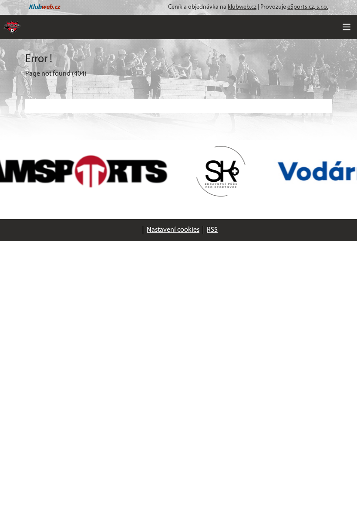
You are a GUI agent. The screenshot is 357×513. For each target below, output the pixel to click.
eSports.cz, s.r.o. (307, 7)
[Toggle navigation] (347, 27)
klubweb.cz (242, 7)
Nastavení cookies (173, 230)
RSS (212, 230)
